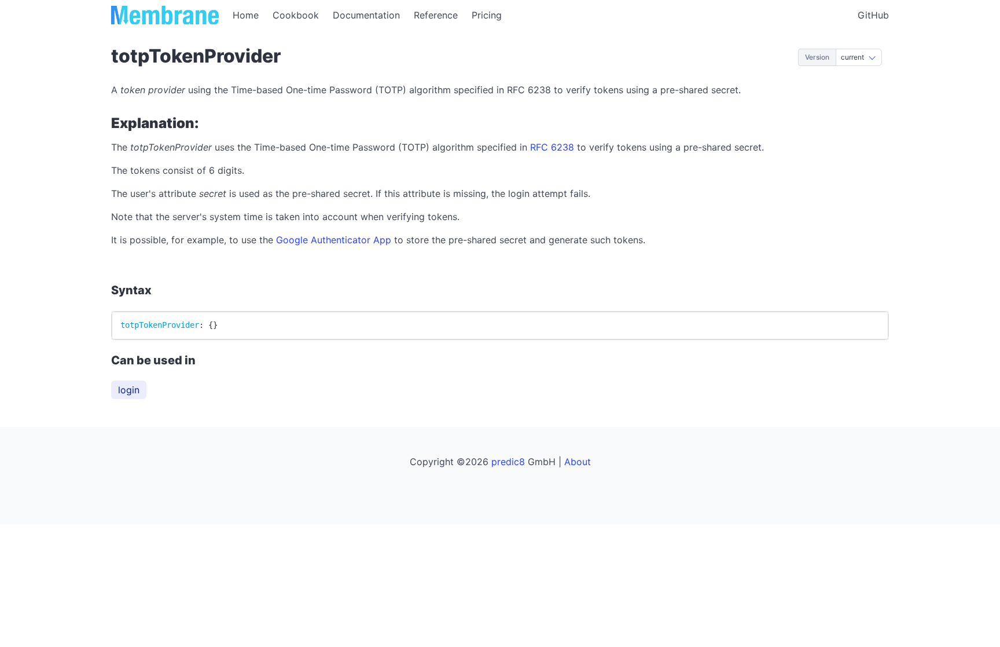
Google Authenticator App (333, 240)
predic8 (508, 461)
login (128, 390)
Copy (866, 325)
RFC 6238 (552, 147)
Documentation (366, 15)
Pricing (487, 15)
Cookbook (296, 15)
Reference (436, 15)
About (577, 461)
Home (246, 15)
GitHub (873, 15)
